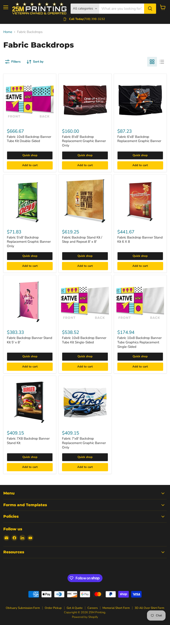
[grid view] (152, 62)
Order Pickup (53, 608)
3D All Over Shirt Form (149, 608)
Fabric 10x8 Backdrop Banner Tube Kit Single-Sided (84, 340)
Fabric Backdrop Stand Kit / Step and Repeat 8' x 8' (82, 239)
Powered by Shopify (85, 617)
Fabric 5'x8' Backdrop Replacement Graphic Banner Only (29, 241)
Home (7, 32)
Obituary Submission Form (23, 608)
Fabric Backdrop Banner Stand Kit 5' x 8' (29, 340)
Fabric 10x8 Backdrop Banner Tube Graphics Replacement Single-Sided (139, 342)
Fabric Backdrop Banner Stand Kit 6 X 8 (140, 239)
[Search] (150, 9)
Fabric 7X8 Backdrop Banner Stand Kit (28, 440)
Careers (92, 608)
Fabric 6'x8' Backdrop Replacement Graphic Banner (139, 139)
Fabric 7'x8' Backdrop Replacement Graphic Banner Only (84, 442)
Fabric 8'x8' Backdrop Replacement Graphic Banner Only (84, 141)
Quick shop (29, 155)
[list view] (162, 62)
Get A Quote (75, 608)
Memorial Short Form (116, 608)
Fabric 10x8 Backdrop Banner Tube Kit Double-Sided (29, 139)
